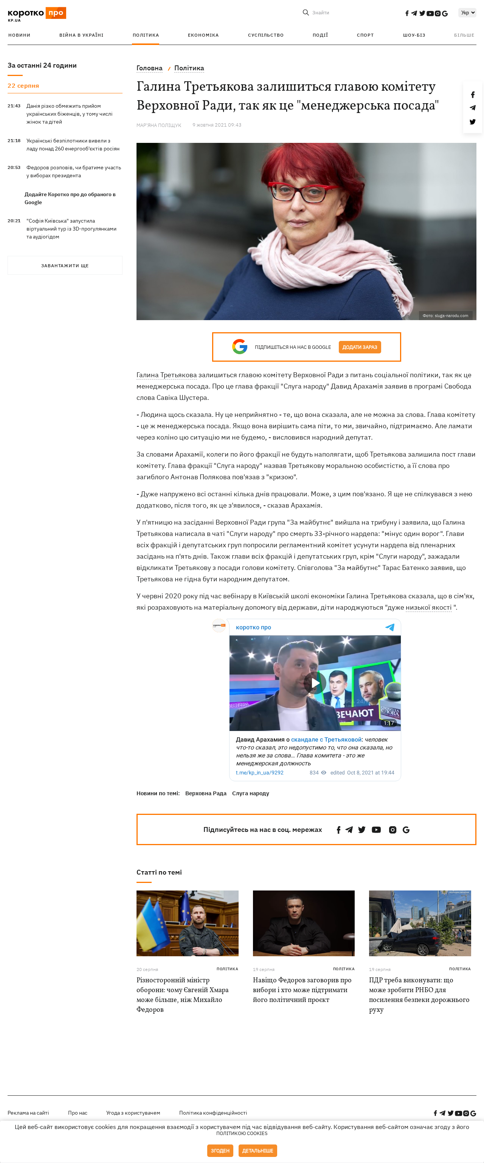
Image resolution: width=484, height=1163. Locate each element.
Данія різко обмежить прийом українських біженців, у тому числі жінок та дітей (69, 113)
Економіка (203, 35)
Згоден (220, 1151)
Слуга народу (250, 793)
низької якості (429, 607)
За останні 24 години (42, 65)
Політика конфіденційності (213, 1112)
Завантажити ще (65, 265)
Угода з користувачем (133, 1112)
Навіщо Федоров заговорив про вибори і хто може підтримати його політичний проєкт (302, 990)
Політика (146, 35)
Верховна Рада (205, 793)
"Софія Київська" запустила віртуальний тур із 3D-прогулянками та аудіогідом (71, 228)
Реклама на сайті (28, 1112)
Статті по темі (159, 872)
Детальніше (257, 1151)
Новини (19, 35)
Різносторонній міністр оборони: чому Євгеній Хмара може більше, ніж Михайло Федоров (183, 995)
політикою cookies (242, 1133)
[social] (407, 13)
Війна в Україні (81, 35)
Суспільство (266, 35)
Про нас (77, 1112)
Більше (464, 35)
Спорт (365, 35)
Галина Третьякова (167, 374)
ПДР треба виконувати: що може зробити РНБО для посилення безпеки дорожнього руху (419, 995)
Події (320, 35)
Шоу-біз (414, 35)
